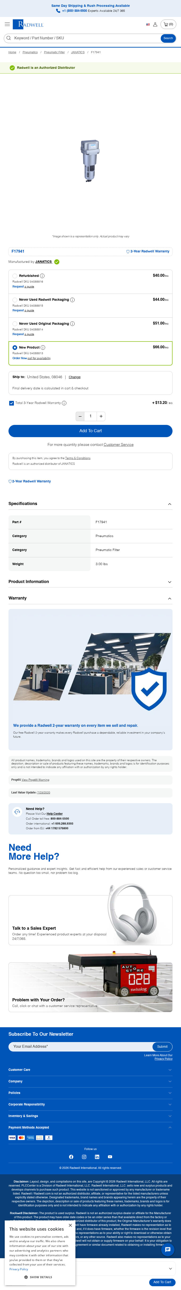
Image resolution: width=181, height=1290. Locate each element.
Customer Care (19, 1070)
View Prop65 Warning (35, 780)
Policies (14, 1093)
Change (75, 377)
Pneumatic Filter (54, 52)
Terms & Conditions (77, 458)
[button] (40, 1277)
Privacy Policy (164, 1059)
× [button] (70, 1225)
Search (168, 38)
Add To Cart (162, 1282)
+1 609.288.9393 (62, 823)
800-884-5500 (60, 819)
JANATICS (78, 52)
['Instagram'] (84, 1157)
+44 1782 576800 (56, 828)
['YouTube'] (110, 1157)
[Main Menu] (7, 24)
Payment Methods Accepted (28, 1127)
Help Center (55, 814)
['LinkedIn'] (97, 1157)
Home (12, 52)
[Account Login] (155, 24)
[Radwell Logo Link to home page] (28, 24)
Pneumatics (30, 52)
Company (15, 1081)
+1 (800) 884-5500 (93, 10)
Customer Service (119, 445)
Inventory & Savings (23, 1116)
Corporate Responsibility (26, 1104)
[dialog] (40, 1252)
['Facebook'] (71, 1157)
